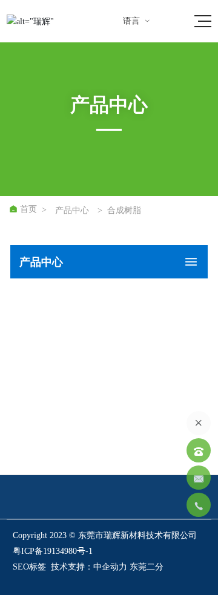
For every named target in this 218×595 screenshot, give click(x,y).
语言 (137, 20)
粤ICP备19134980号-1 (53, 551)
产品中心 (72, 210)
